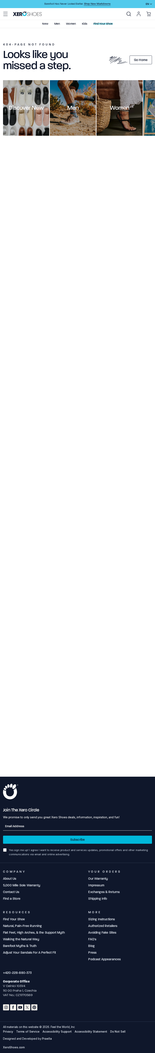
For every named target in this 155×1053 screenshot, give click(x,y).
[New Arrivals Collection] (26, 108)
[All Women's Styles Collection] (119, 108)
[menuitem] (128, 14)
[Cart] (148, 14)
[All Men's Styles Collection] (73, 108)
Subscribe (77, 840)
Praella (47, 1038)
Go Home (141, 60)
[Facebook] (13, 1007)
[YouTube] (20, 1007)
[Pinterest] (34, 1007)
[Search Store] (128, 14)
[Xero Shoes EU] (27, 13)
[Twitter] (27, 1007)
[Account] (138, 14)
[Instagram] (6, 1007)
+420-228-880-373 (17, 973)
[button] (5, 14)
